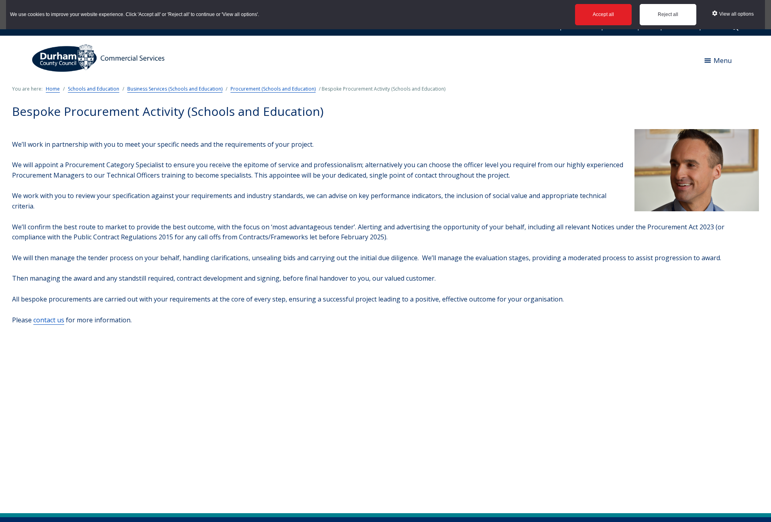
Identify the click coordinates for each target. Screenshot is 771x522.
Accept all (603, 14)
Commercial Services (101, 60)
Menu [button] (723, 60)
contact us (48, 320)
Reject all (668, 14)
